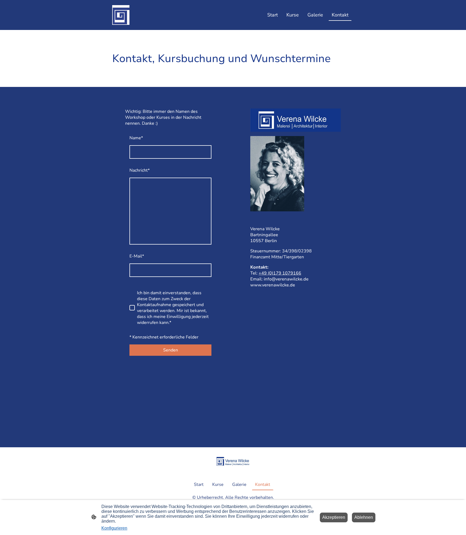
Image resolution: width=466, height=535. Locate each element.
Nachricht (139, 170)
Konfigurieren (114, 528)
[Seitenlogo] (120, 15)
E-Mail (136, 256)
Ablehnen (363, 517)
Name (136, 138)
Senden (170, 350)
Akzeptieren (333, 517)
